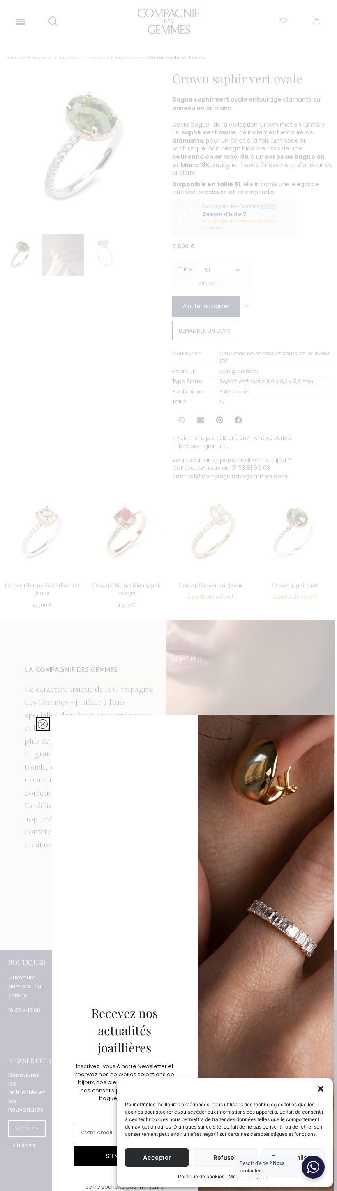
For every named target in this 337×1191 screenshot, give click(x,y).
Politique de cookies (201, 1176)
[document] (168, 595)
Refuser (225, 1157)
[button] (320, 1089)
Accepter (157, 1157)
